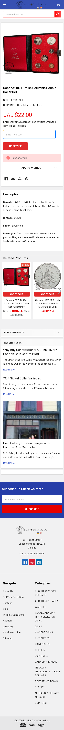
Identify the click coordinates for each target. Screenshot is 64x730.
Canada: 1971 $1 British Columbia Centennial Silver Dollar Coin (47, 303)
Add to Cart (16, 294)
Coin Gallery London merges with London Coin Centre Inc (26, 445)
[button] (32, 167)
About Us (8, 591)
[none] (32, 53)
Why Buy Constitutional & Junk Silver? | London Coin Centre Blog (30, 352)
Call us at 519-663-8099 (32, 553)
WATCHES (40, 606)
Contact (7, 602)
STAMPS (39, 687)
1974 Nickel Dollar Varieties (22, 378)
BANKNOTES (42, 643)
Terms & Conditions (13, 614)
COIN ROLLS (41, 655)
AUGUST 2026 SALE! (46, 600)
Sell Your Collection (13, 596)
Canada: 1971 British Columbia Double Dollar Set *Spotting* (16, 303)
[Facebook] (6, 179)
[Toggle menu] (4, 4)
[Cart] (59, 4)
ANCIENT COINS (44, 632)
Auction (7, 620)
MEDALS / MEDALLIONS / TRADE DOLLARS (47, 671)
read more (9, 369)
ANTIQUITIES (42, 638)
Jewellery (8, 626)
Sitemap (7, 638)
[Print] (20, 179)
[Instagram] (39, 562)
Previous (4, 291)
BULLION (40, 649)
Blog (5, 608)
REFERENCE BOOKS (46, 681)
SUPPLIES (41, 702)
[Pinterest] (27, 179)
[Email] (13, 179)
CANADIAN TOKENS (46, 661)
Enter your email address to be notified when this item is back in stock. (29, 123)
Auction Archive (12, 632)
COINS (38, 626)
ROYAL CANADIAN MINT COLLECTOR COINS (45, 616)
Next (59, 291)
